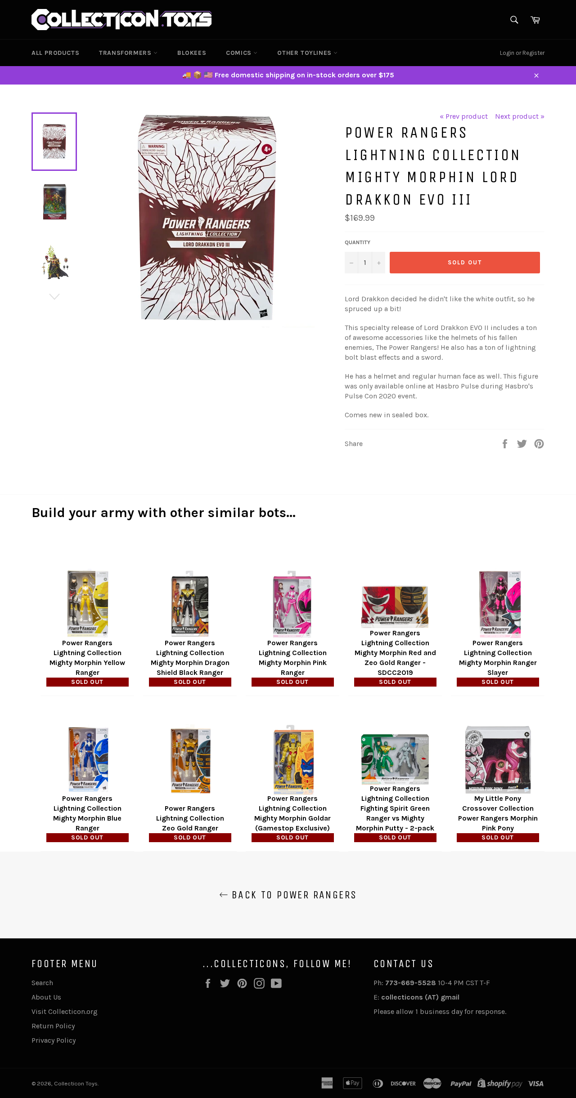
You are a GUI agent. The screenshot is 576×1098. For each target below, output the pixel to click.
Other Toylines (305, 53)
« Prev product (464, 116)
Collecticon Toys (76, 1083)
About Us (46, 997)
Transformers (126, 53)
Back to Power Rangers (292, 894)
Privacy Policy (54, 1040)
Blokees (191, 53)
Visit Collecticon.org (65, 1011)
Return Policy (53, 1026)
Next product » (519, 116)
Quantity (357, 242)
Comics (239, 53)
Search (42, 982)
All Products (55, 53)
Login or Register (522, 52)
